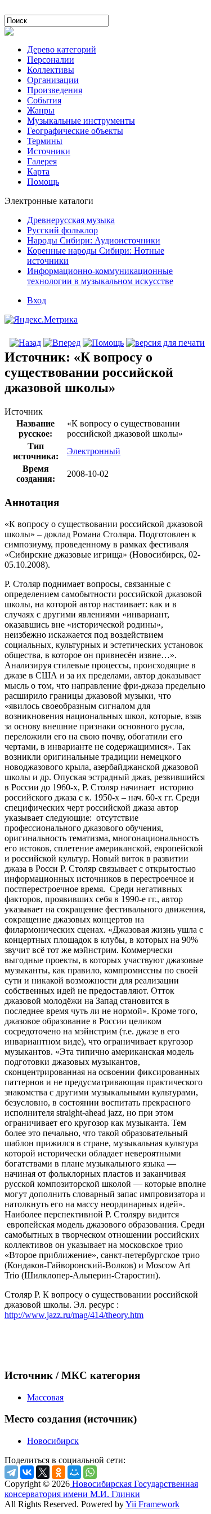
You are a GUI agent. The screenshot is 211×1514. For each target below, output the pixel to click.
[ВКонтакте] (27, 1472)
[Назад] (25, 342)
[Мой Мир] (74, 1472)
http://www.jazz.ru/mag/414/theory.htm (74, 1315)
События (44, 100)
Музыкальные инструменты (81, 120)
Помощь (43, 181)
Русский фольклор (62, 230)
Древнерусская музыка (71, 220)
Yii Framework (152, 1504)
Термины (44, 141)
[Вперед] (61, 342)
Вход (36, 300)
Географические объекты (75, 131)
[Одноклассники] (58, 1472)
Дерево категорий (61, 49)
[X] (43, 1472)
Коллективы (50, 70)
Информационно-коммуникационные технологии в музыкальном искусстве (100, 276)
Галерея (42, 161)
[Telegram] (11, 1472)
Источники (48, 151)
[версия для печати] (165, 342)
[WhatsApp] (90, 1472)
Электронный (93, 451)
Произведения (54, 90)
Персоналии (50, 59)
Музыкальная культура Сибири (64, 9)
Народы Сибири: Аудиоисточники (93, 240)
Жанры (41, 110)
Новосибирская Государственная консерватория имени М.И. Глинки (101, 1489)
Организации (53, 80)
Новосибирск (53, 1441)
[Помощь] (103, 342)
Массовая (45, 1397)
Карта (38, 171)
